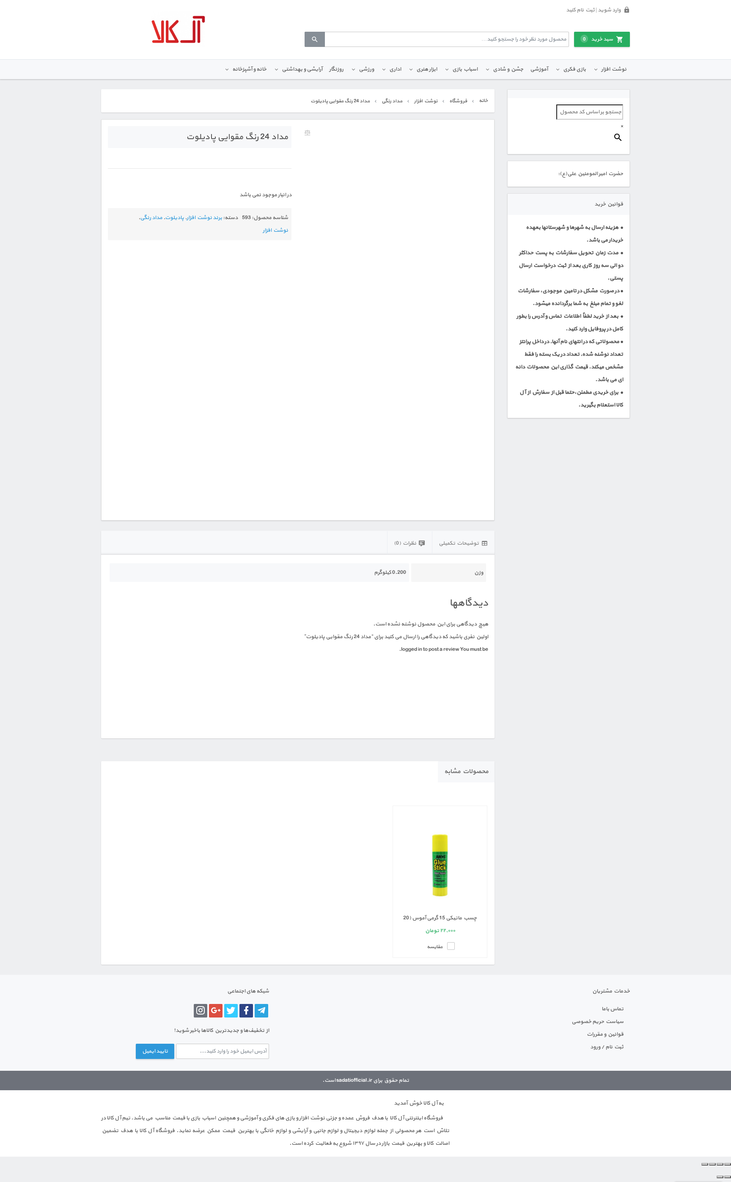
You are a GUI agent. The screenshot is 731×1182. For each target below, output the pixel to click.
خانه (483, 100)
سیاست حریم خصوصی (598, 1021)
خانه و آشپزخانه (249, 69)
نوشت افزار (614, 69)
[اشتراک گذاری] (712, 1164)
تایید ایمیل (155, 1051)
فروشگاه (458, 101)
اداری (395, 69)
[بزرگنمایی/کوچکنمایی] (727, 1164)
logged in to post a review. (429, 649)
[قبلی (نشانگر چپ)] (727, 1177)
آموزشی (539, 69)
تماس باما (613, 1009)
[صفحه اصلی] (178, 29)
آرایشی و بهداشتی (302, 69)
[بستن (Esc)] (704, 1164)
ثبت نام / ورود (607, 1047)
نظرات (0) (405, 543)
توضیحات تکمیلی (459, 543)
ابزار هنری (426, 69)
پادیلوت (174, 218)
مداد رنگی (392, 101)
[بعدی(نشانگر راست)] (720, 1177)
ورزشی (366, 69)
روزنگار (336, 69)
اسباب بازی (465, 69)
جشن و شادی (508, 69)
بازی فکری (574, 69)
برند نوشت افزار (204, 218)
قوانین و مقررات (605, 1034)
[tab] (463, 543)
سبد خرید (598, 39)
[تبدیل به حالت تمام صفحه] (720, 1164)
